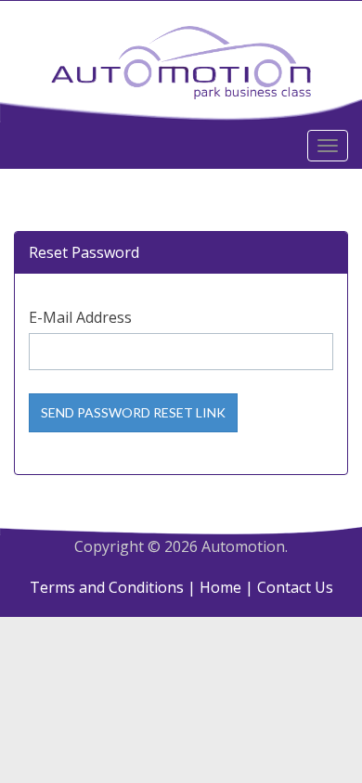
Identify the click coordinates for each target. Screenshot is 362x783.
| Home (214, 587)
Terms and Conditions (107, 587)
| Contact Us (289, 587)
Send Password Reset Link (133, 412)
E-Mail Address (80, 317)
